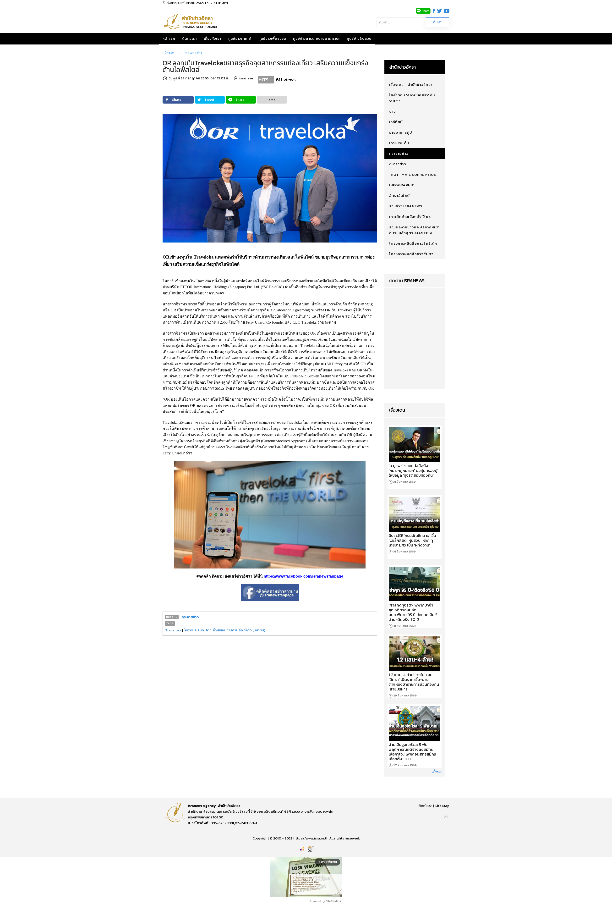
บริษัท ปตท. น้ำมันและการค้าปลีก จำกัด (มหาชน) (230, 630)
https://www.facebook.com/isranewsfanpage (303, 576)
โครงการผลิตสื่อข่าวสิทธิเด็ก (413, 243)
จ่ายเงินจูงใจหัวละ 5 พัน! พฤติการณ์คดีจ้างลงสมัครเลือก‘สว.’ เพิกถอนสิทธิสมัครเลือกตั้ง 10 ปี (412, 751)
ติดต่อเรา (189, 38)
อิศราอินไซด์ (399, 195)
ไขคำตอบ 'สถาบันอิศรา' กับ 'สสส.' (412, 98)
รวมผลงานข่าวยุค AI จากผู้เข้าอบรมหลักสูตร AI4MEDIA (414, 230)
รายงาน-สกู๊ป (400, 132)
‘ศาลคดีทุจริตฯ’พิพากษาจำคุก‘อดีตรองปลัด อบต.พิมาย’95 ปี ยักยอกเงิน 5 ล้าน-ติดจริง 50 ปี (413, 612)
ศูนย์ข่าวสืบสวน (359, 38)
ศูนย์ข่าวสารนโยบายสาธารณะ (316, 38)
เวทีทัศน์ (396, 122)
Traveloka (173, 630)
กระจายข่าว (194, 52)
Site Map (442, 805)
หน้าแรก (169, 38)
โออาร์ (189, 630)
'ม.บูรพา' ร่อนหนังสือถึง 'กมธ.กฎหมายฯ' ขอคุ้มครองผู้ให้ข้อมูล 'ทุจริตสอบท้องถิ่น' (413, 470)
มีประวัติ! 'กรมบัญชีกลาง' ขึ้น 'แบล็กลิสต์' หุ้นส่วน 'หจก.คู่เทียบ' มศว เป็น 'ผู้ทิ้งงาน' (412, 540)
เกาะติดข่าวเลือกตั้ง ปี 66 (410, 216)
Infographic (401, 185)
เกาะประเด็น (399, 143)
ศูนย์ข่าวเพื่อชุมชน (272, 38)
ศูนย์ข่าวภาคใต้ (239, 38)
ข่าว (392, 111)
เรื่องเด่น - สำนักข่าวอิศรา (410, 84)
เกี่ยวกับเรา (212, 38)
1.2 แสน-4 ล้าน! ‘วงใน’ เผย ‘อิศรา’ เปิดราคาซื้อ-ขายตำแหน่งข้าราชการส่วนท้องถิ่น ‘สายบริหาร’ (414, 681)
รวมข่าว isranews (405, 206)
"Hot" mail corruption (413, 174)
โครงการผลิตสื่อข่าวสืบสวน (412, 254)
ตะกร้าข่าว (397, 164)
